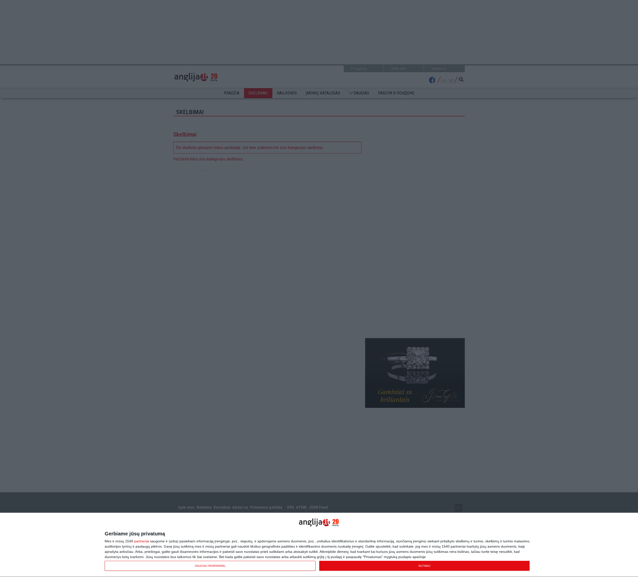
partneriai (141, 541)
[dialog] (319, 545)
